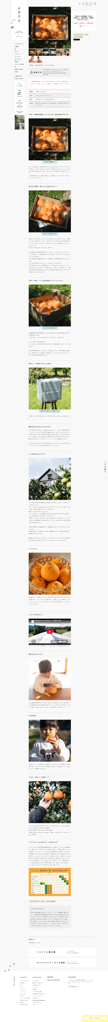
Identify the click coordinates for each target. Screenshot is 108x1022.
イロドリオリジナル (78, 34)
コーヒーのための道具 (25, 998)
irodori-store (73, 986)
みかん (86, 34)
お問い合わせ (35, 998)
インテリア (17, 54)
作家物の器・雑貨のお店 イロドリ (19, 15)
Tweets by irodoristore (53, 980)
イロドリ (14, 981)
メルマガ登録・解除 (37, 991)
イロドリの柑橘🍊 (51, 901)
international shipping (39, 1000)
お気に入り (84, 26)
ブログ (34, 1004)
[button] (39, 28)
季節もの (17, 61)
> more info (45, 74)
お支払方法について (37, 985)
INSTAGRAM (72, 977)
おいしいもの (18, 59)
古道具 (16, 71)
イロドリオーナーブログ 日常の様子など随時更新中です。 (73, 962)
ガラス (16, 51)
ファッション (18, 56)
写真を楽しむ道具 (19, 69)
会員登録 (31, 65)
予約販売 (17, 46)
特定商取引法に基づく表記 (38, 993)
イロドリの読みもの (37, 1002)
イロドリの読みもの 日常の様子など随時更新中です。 (73, 952)
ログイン (35, 987)
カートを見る (35, 980)
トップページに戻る (49, 65)
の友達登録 (39, 65)
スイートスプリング (34, 507)
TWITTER (50, 977)
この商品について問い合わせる (94, 1018)
